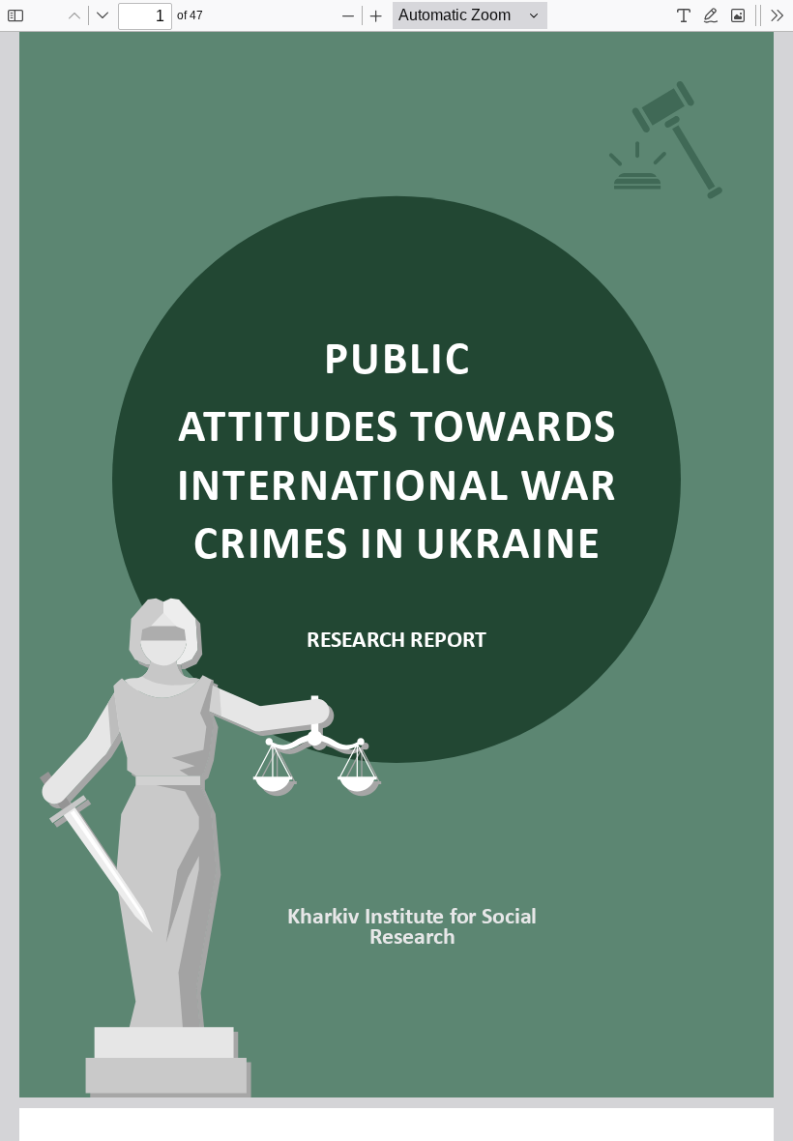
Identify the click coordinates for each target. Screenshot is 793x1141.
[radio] (683, 15)
